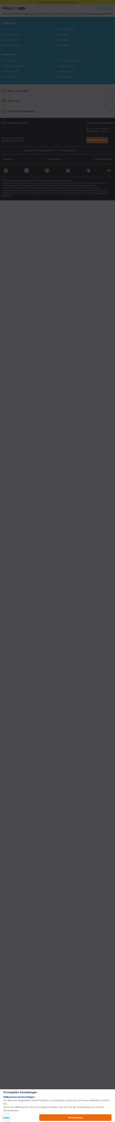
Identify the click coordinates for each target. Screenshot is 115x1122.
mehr (6, 1117)
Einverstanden (75, 1117)
